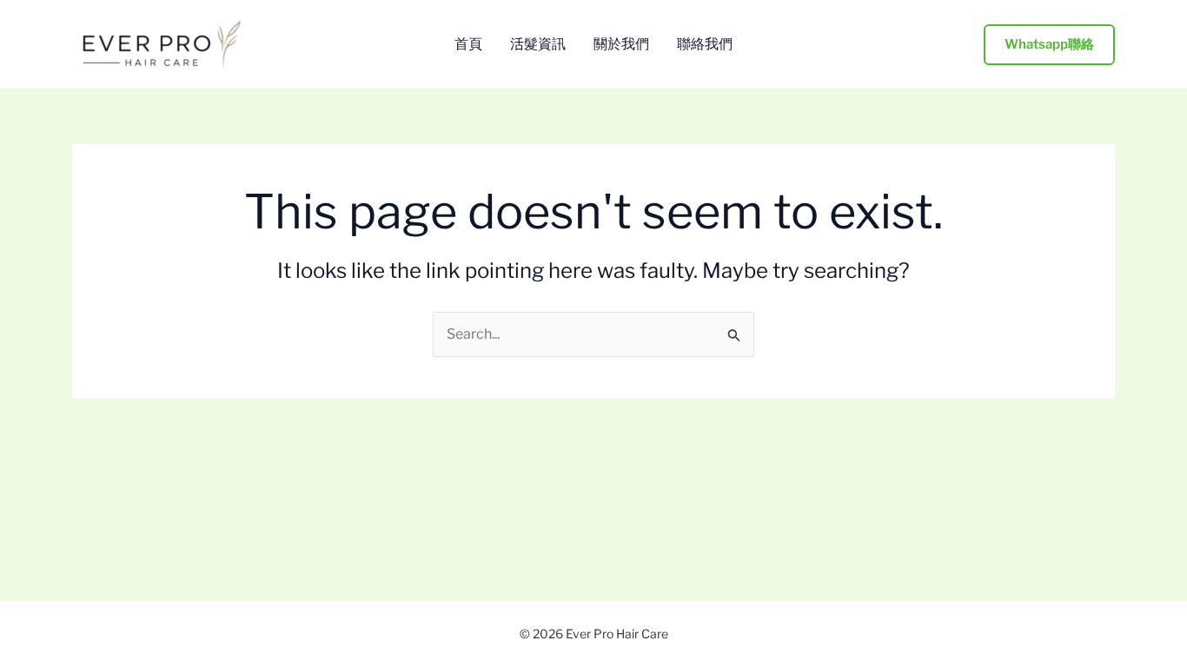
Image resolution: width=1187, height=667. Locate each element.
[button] (1049, 44)
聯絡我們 (705, 44)
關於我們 (621, 44)
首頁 (468, 44)
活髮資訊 (538, 44)
